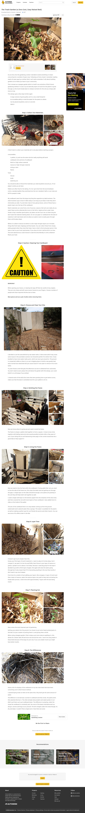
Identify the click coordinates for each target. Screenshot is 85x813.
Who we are (57, 801)
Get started (57, 795)
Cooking (42, 793)
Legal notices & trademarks (72, 810)
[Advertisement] (75, 91)
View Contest (62, 717)
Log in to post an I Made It (42, 734)
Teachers (31, 2)
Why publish (57, 793)
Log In (74, 2)
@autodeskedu (76, 796)
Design (33, 797)
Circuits (33, 793)
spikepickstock (6, 12)
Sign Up (80, 2)
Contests (25, 2)
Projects (18, 2)
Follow (18, 68)
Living (41, 795)
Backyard (19, 12)
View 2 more (54, 143)
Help (56, 797)
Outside (13, 12)
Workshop (34, 795)
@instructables (76, 793)
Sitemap (56, 799)
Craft (33, 799)
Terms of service (21, 810)
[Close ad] (84, 74)
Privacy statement (30, 810)
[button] (62, 15)
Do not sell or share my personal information (54, 810)
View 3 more (54, 552)
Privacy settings (39, 810)
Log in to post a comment (43, 784)
